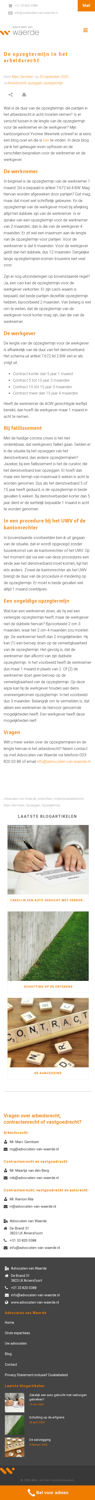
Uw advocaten (16, 1343)
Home (9, 1322)
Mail (86, 5)
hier (46, 140)
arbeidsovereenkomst (69, 798)
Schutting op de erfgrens (48, 986)
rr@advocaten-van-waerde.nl (33, 1206)
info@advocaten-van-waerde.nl (36, 13)
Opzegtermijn (51, 805)
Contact (11, 1364)
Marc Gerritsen (14, 805)
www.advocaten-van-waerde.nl (35, 1302)
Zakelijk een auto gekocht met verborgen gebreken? (49, 900)
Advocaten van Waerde (20, 798)
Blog (8, 1354)
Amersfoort (45, 798)
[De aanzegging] (48, 1032)
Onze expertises (17, 1333)
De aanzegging (48, 1073)
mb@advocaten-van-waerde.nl (34, 1178)
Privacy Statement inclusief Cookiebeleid (36, 1375)
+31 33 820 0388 (26, 5)
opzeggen (35, 83)
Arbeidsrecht (17, 83)
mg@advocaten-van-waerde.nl (34, 1149)
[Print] (24, 94)
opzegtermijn (53, 83)
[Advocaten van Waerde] (19, 30)
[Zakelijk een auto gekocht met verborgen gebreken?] (48, 859)
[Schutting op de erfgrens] (48, 946)
